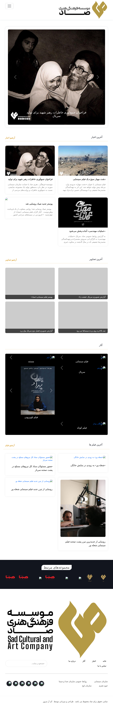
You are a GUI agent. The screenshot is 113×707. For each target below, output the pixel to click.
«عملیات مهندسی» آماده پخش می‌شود (87, 231)
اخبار (94, 661)
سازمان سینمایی (101, 681)
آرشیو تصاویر (11, 260)
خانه (104, 661)
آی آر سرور (47, 701)
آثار (84, 661)
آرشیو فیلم (10, 445)
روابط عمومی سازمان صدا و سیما (73, 681)
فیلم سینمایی (81, 361)
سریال (82, 372)
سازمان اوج (87, 686)
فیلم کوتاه (82, 428)
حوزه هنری (103, 686)
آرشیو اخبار (10, 138)
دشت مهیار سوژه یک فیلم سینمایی (89, 179)
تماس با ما (102, 666)
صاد (91, 701)
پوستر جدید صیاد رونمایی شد (39, 204)
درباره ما (72, 661)
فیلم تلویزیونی (31, 417)
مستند (31, 361)
